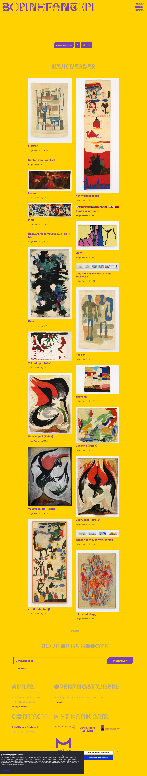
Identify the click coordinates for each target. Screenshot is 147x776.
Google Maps (20, 706)
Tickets (58, 701)
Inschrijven (120, 660)
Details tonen (5, 770)
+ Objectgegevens (64, 45)
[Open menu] (143, 7)
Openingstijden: (86, 687)
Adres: (24, 687)
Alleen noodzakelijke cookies (98, 758)
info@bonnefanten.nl (25, 727)
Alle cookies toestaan (98, 752)
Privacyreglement (22, 668)
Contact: (30, 716)
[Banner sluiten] (117, 751)
